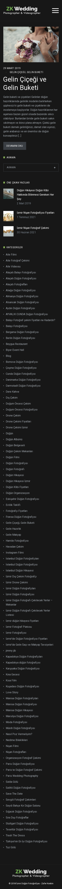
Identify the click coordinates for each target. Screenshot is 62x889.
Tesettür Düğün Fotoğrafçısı (22, 829)
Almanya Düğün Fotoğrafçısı (22, 296)
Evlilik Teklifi (13, 505)
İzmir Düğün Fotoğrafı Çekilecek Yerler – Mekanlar (29, 602)
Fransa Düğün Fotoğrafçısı (21, 516)
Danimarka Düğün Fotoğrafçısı (23, 379)
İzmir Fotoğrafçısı (16, 632)
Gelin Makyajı (13, 534)
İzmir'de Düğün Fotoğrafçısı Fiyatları (26, 638)
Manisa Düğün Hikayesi (19, 710)
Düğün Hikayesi (15, 475)
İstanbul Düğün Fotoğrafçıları (22, 558)
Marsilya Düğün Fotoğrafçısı (22, 716)
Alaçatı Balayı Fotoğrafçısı (21, 272)
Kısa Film (11, 680)
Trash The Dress (15, 835)
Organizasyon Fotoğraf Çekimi (23, 758)
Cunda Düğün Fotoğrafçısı (21, 373)
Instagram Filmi (15, 552)
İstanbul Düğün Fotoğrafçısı (22, 564)
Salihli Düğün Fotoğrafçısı (20, 787)
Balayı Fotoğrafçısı (16, 326)
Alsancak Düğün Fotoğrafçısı (22, 302)
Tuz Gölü (11, 847)
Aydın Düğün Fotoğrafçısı (20, 308)
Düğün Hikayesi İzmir (18, 481)
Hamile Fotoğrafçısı (17, 540)
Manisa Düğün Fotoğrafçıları (22, 698)
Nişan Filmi (12, 746)
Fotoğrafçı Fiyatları (16, 510)
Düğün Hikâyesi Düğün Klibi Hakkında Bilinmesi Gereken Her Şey (35, 195)
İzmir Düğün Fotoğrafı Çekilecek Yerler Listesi (28, 612)
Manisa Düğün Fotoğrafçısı (21, 704)
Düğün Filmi (12, 457)
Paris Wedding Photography (22, 775)
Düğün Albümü (14, 439)
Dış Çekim (12, 397)
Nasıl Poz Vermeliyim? (19, 734)
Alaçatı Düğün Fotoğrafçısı (21, 278)
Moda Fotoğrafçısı (16, 722)
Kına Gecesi (13, 674)
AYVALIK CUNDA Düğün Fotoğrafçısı (27, 314)
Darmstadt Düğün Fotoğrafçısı (23, 385)
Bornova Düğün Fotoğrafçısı (22, 361)
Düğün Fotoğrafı (15, 469)
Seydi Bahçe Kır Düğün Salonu (23, 805)
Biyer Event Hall (15, 350)
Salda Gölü (12, 781)
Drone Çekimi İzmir (17, 427)
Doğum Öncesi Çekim (18, 403)
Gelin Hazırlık (13, 528)
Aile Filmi (11, 254)
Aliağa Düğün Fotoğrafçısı (21, 290)
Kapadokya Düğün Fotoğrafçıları (24, 656)
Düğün (9, 433)
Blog (8, 355)
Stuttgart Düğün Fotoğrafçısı (22, 823)
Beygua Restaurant (16, 344)
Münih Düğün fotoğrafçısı (20, 728)
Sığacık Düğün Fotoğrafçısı (21, 811)
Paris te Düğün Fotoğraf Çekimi (24, 769)
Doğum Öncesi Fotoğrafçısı (22, 409)
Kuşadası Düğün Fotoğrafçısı (22, 686)
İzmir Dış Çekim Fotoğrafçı (21, 576)
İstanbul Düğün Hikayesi (20, 570)
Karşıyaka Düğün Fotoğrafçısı (23, 668)
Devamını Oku (14, 146)
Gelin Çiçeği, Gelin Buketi (26, 72)
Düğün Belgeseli (15, 445)
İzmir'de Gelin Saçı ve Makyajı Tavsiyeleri (29, 644)
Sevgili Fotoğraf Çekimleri (21, 799)
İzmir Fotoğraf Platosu (19, 626)
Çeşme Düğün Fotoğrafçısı (21, 367)
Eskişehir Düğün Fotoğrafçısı (22, 499)
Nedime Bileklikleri (17, 740)
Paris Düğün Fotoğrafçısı (20, 763)
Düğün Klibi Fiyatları (17, 487)
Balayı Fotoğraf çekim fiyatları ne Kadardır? (30, 320)
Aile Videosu (13, 266)
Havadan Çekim (15, 546)
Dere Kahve (12, 391)
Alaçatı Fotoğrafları (16, 284)
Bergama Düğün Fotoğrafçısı (22, 332)
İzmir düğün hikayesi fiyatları (22, 620)
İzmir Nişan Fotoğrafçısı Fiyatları (35, 212)
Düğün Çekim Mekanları (19, 451)
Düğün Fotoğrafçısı (17, 463)
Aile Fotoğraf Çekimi (17, 260)
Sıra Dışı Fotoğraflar (17, 817)
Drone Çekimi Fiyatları (18, 421)
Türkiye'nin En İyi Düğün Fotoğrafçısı (26, 841)
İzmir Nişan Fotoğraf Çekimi (33, 227)
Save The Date (14, 793)
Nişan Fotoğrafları (16, 752)
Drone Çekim (13, 415)
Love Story (12, 692)
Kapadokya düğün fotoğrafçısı (23, 662)
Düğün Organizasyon (18, 493)
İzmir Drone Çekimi (17, 582)
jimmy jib (11, 650)
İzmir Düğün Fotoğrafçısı (20, 594)
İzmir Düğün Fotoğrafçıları (21, 588)
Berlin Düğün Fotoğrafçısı (20, 338)
